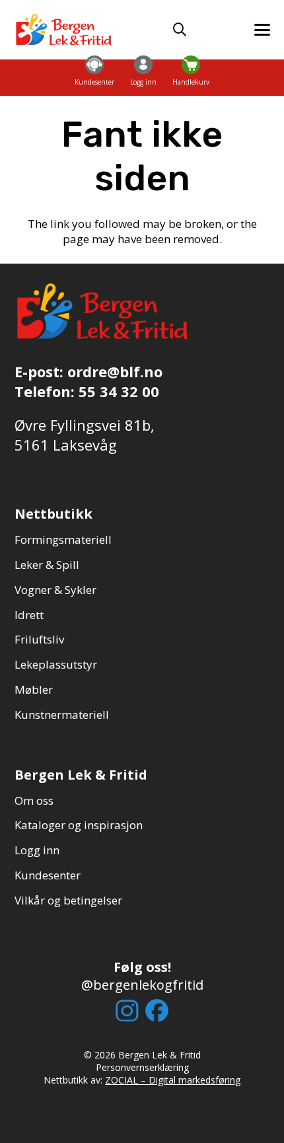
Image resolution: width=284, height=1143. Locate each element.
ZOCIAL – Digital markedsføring (172, 1080)
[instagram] (127, 1011)
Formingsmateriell (63, 539)
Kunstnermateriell (62, 714)
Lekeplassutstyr (56, 664)
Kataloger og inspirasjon (79, 824)
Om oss (34, 800)
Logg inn (37, 850)
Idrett (29, 614)
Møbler (34, 689)
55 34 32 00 (119, 391)
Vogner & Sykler (55, 589)
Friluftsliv (39, 639)
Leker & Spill (47, 564)
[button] (179, 29)
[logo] (64, 30)
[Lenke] (94, 77)
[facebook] (156, 1010)
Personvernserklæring (142, 1067)
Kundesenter (48, 875)
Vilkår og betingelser (68, 900)
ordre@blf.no (114, 371)
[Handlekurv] (190, 64)
